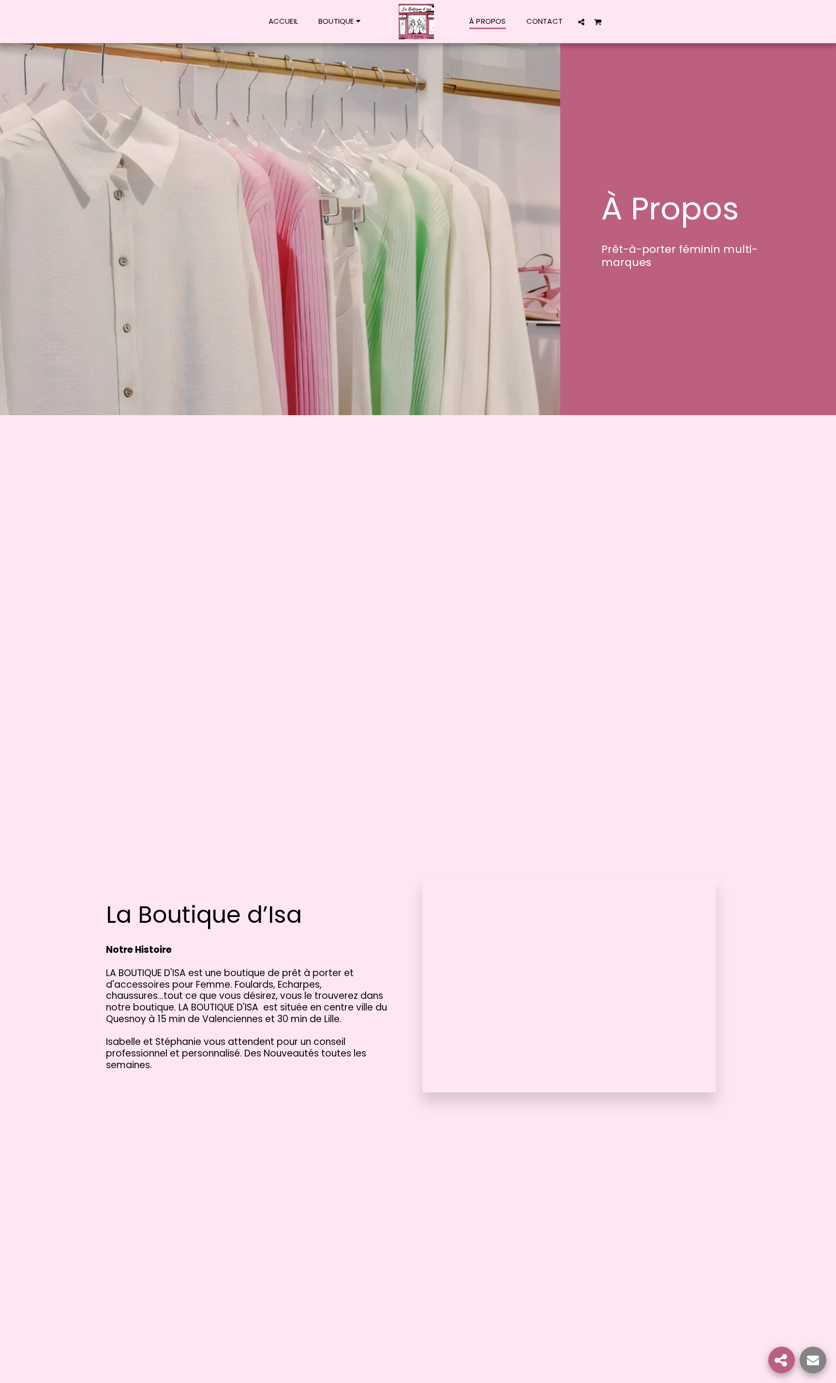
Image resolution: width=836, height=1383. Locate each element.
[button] (581, 22)
